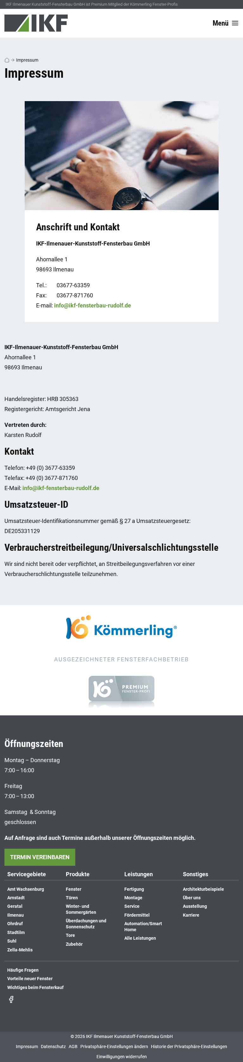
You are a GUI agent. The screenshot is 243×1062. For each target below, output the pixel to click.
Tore (70, 935)
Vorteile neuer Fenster (30, 978)
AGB (73, 1046)
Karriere (191, 915)
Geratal (14, 906)
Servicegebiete (26, 874)
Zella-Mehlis (20, 950)
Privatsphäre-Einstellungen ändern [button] (114, 1046)
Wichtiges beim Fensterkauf (35, 987)
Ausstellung (195, 906)
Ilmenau (15, 915)
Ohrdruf (15, 923)
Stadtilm (16, 932)
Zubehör (74, 944)
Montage (133, 898)
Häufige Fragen (23, 970)
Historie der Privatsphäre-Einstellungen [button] (189, 1046)
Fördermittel (137, 915)
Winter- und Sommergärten (81, 909)
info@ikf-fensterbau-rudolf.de (92, 305)
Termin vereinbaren (40, 857)
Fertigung (134, 889)
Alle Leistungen (140, 938)
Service (132, 906)
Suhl (11, 941)
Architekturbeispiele (203, 889)
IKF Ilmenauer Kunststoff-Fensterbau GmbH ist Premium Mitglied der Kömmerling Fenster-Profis (92, 4)
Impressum (27, 60)
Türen (72, 898)
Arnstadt (16, 898)
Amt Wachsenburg (25, 889)
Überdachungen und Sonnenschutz (86, 923)
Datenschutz (53, 1046)
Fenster (73, 889)
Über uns (192, 898)
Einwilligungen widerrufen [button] (122, 1056)
